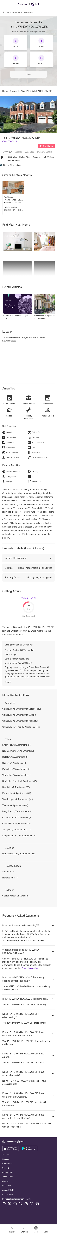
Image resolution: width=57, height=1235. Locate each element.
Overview (7, 151)
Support (5, 1167)
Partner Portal (7, 1194)
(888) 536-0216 (9, 141)
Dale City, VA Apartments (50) (16, 787)
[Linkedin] (9, 1203)
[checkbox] (15, 42)
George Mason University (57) (16, 895)
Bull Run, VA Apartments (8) (15, 756)
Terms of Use (7, 1176)
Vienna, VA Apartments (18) (15, 805)
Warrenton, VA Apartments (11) (16, 774)
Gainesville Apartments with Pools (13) (20, 720)
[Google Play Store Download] (29, 1150)
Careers (5, 1159)
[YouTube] (26, 1203)
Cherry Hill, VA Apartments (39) (16, 823)
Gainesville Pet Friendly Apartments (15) (21, 726)
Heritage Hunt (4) (10, 877)
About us (5, 1154)
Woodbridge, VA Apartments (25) (17, 799)
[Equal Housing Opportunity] (4, 1203)
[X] (20, 1203)
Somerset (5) (8, 871)
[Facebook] (15, 1203)
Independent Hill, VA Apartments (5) (19, 835)
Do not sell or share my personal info (16, 1198)
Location (18, 151)
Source (8, 681)
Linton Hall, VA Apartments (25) (16, 744)
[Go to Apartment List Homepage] (28, 4)
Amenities (29, 151)
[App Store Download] (10, 1150)
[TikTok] (37, 1203)
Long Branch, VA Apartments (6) (17, 811)
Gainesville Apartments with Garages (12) (21, 708)
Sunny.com (6, 1185)
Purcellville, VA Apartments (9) (16, 768)
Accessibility (7, 1190)
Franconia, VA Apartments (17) (16, 793)
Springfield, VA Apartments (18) (16, 829)
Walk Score (27, 598)
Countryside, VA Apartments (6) (17, 817)
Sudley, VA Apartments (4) (14, 762)
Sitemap (5, 1181)
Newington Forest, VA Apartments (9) (19, 781)
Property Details (44, 151)
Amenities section (30, 967)
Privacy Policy (7, 1172)
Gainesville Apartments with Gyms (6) (19, 714)
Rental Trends (7, 1163)
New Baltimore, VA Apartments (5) (18, 750)
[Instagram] (31, 1203)
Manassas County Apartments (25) (18, 853)
